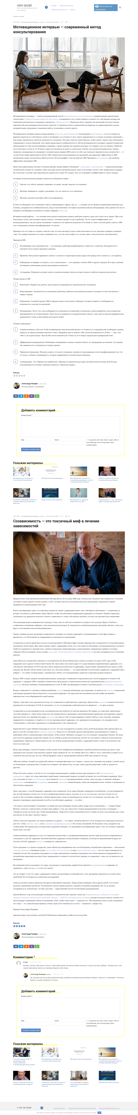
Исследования (106, 773)
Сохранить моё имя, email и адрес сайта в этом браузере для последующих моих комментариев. (102, 442)
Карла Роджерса (96, 134)
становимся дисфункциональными (58, 824)
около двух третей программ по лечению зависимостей (71, 652)
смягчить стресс (32, 824)
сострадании (42, 782)
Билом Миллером (50, 119)
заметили (50, 717)
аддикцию (52, 732)
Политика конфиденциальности (109, 1108)
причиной (63, 779)
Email (57, 440)
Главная (53, 5)
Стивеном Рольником (32, 119)
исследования (102, 158)
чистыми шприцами (21, 850)
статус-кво (63, 211)
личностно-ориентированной (66, 134)
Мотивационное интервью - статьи (33, 22)
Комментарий (26, 415)
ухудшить (43, 732)
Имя (22, 440)
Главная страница (18, 16)
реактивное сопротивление (92, 167)
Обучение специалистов (59, 9)
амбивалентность (62, 122)
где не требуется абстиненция (58, 850)
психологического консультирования (78, 116)
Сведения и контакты (66, 5)
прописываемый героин (86, 850)
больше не (40, 841)
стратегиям (62, 782)
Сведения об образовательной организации (82, 1108)
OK (99, 1112)
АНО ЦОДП (24, 5)
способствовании (39, 779)
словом (59, 690)
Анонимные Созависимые (113, 684)
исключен (103, 702)
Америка (110, 690)
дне (35, 868)
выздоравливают (97, 865)
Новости (72, 9)
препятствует (18, 782)
